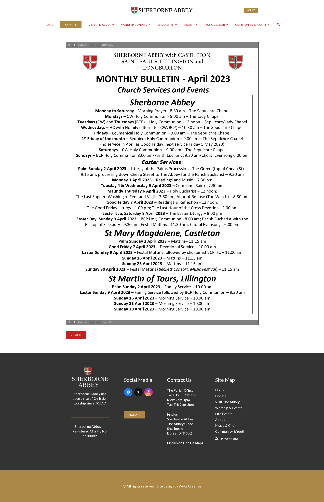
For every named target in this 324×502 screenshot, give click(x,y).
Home (219, 390)
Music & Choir (226, 425)
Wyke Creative (190, 486)
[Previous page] (69, 45)
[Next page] (74, 45)
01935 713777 (184, 395)
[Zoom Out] (92, 45)
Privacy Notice (229, 438)
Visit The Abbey (227, 402)
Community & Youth (230, 431)
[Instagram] (148, 392)
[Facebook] (128, 392)
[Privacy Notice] (218, 438)
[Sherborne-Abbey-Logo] (162, 10)
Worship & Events (228, 408)
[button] (278, 24)
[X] (138, 392)
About (220, 419)
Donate (220, 396)
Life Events (223, 414)
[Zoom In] (98, 45)
